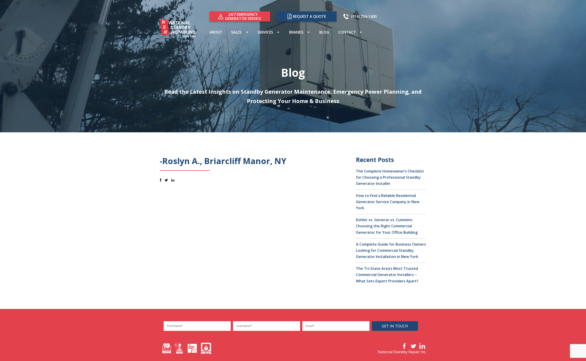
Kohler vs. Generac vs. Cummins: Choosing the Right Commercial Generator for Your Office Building (387, 226)
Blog (323, 33)
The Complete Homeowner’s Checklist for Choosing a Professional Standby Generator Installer (390, 177)
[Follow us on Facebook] (160, 180)
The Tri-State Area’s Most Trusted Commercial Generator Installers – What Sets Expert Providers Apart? (387, 274)
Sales (235, 33)
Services (265, 33)
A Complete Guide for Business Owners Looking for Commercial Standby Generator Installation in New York (391, 250)
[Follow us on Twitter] (166, 180)
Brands (296, 33)
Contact (346, 33)
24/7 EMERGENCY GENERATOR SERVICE (243, 16)
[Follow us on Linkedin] (172, 180)
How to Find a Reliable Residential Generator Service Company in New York (387, 201)
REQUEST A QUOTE (309, 16)
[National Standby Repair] (178, 28)
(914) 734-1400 (364, 16)
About (215, 33)
